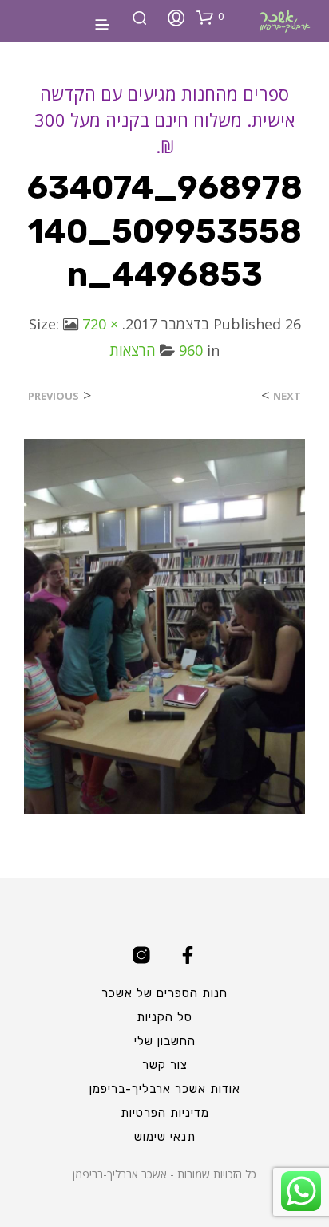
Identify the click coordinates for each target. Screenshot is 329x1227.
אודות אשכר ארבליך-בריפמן (164, 1089)
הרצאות (132, 350)
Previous (53, 396)
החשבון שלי (165, 1041)
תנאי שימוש (165, 1137)
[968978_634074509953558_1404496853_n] (164, 624)
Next (287, 396)
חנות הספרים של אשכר (164, 993)
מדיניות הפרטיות (165, 1113)
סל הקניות (164, 1017)
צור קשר (165, 1065)
